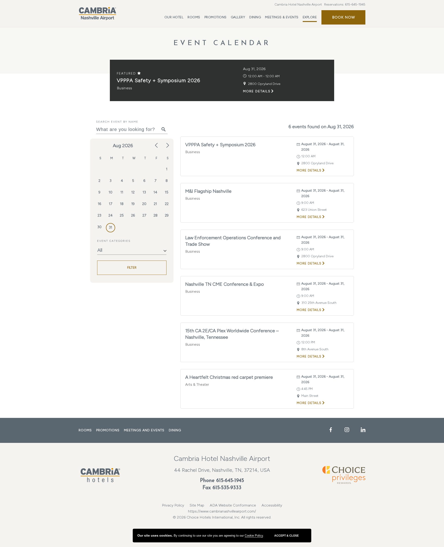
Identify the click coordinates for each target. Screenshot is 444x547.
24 (110, 215)
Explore (310, 17)
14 (155, 192)
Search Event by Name (117, 121)
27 (144, 215)
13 (144, 192)
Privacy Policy (173, 505)
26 (133, 215)
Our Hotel (174, 17)
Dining (255, 17)
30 (99, 227)
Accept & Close (286, 535)
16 (99, 204)
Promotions (215, 17)
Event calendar (222, 43)
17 (110, 204)
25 (122, 215)
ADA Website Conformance (233, 505)
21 (155, 204)
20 (144, 204)
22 (167, 204)
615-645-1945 (355, 4)
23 (99, 215)
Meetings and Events (144, 430)
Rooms (194, 17)
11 (121, 192)
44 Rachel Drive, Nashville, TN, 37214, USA (222, 470)
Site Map (197, 505)
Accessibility (272, 505)
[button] (343, 17)
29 (167, 215)
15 (166, 192)
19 (133, 204)
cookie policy (254, 535)
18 (121, 204)
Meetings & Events (282, 17)
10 (110, 192)
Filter (132, 268)
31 (110, 227)
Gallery (238, 17)
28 (155, 215)
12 (133, 192)
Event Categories (114, 240)
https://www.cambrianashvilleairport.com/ (222, 511)
